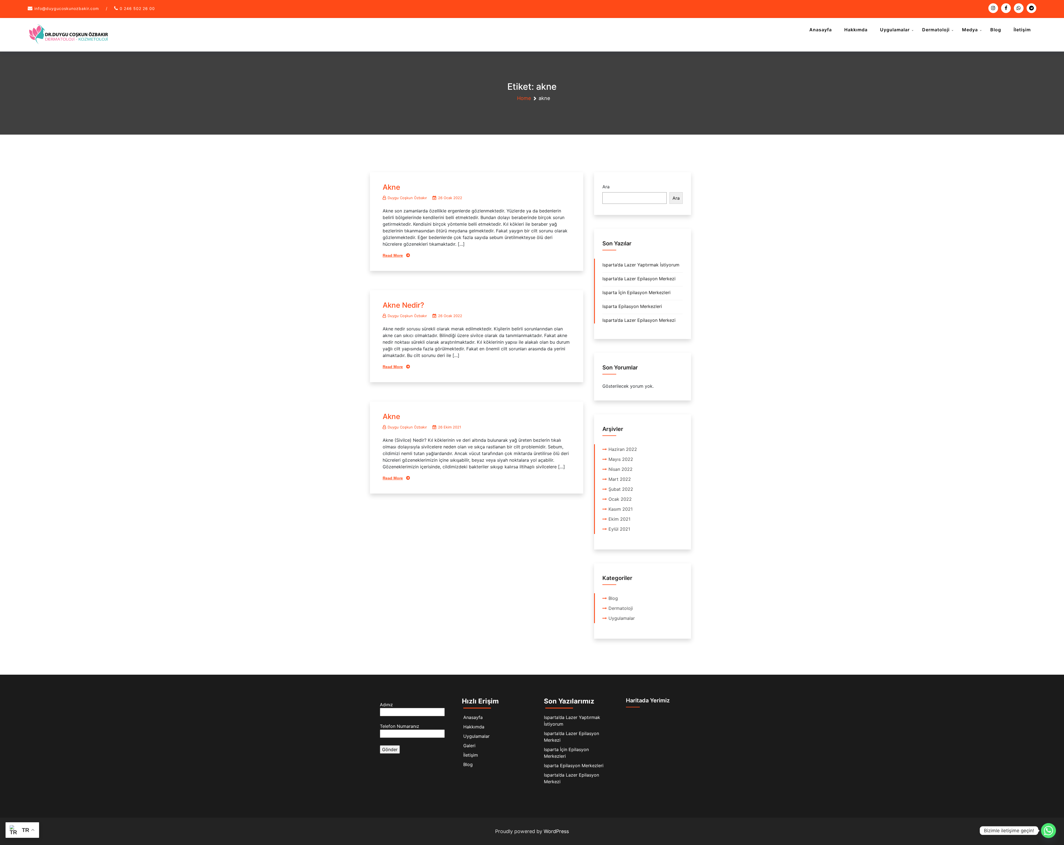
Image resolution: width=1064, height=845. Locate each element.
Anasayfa (820, 29)
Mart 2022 (619, 479)
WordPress (556, 831)
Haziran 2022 (622, 449)
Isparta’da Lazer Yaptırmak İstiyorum (640, 265)
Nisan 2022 (620, 469)
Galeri (469, 745)
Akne (391, 187)
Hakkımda (856, 29)
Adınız (386, 704)
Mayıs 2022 (620, 459)
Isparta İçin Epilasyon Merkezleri (636, 292)
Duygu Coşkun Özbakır (407, 198)
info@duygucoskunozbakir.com (66, 8)
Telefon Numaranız (399, 726)
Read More (393, 255)
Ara (606, 186)
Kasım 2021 (620, 509)
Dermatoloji (936, 29)
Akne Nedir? (403, 305)
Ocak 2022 (620, 499)
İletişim (1022, 29)
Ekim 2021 (619, 519)
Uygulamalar (895, 29)
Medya (970, 29)
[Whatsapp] (1048, 830)
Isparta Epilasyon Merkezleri (632, 306)
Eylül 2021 (619, 529)
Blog (995, 29)
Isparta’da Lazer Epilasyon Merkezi (639, 278)
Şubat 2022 (620, 489)
